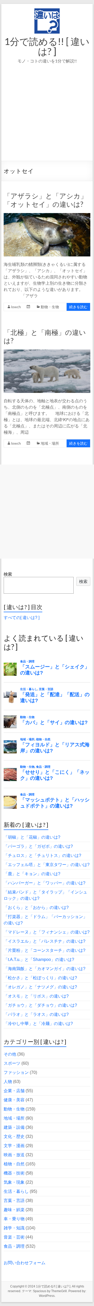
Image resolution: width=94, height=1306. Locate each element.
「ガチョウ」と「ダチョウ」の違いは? (40, 1005)
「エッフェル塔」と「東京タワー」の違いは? (47, 864)
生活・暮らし (16, 1191)
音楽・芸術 (14, 1237)
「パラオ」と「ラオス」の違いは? (36, 1014)
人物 (8, 1081)
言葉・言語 (14, 1200)
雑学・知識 (14, 1228)
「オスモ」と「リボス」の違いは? (36, 996)
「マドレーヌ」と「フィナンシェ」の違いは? (47, 932)
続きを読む (78, 307)
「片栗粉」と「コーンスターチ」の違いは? (44, 950)
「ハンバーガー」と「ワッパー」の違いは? (44, 883)
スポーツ (12, 1063)
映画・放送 (14, 1155)
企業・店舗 (14, 1091)
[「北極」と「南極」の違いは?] (47, 352)
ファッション (16, 1072)
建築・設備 (14, 1127)
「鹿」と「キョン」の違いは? (32, 874)
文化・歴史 (14, 1136)
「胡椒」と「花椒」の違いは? (32, 837)
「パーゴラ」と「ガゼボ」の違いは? (38, 846)
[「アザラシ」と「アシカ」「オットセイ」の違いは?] (47, 215)
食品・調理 (14, 1246)
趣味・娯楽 (14, 1209)
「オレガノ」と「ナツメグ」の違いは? (40, 987)
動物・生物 (50, 307)
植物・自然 (14, 1164)
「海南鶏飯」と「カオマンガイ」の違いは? (44, 968)
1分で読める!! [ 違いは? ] (47, 46)
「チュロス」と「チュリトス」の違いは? (42, 855)
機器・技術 (14, 1173)
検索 (8, 574)
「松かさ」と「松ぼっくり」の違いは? (40, 978)
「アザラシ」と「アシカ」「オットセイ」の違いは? (45, 200)
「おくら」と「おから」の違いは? (36, 907)
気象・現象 (14, 1182)
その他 (10, 1054)
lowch (16, 307)
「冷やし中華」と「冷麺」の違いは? (38, 1023)
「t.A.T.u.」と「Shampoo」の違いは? (39, 959)
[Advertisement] (47, 119)
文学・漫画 (14, 1145)
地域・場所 (50, 443)
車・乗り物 (14, 1219)
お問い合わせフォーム (24, 1263)
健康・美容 (14, 1100)
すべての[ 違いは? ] (21, 617)
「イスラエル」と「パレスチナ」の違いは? (44, 941)
